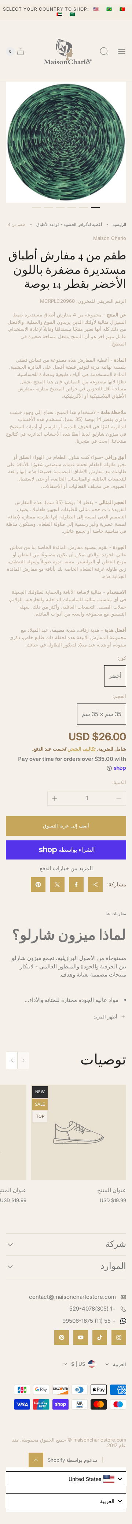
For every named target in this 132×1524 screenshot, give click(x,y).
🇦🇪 (60, 14)
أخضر (115, 675)
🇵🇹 (122, 9)
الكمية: (119, 782)
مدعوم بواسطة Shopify (73, 1460)
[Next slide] (12, 1060)
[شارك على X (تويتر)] (57, 884)
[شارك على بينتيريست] (38, 884)
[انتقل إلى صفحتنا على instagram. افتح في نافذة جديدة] (118, 1337)
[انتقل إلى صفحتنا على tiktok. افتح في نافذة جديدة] (99, 1337)
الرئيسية (119, 224)
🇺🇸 (96, 9)
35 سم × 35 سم (101, 713)
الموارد (113, 1267)
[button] (95, 207)
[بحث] (104, 51)
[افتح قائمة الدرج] (122, 51)
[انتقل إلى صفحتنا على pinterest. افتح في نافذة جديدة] (61, 1337)
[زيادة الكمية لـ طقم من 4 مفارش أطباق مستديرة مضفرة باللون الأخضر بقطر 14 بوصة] (55, 798)
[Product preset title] (78, 1132)
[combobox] (66, 1478)
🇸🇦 (73, 14)
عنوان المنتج (111, 1190)
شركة (115, 1245)
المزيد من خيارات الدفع (66, 868)
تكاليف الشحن (81, 749)
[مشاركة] (95, 884)
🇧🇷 (110, 9)
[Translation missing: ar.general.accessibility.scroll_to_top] (36, 1460)
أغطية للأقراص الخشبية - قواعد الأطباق (69, 224)
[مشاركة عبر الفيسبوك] (76, 884)
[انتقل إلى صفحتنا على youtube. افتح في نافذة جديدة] (80, 1337)
